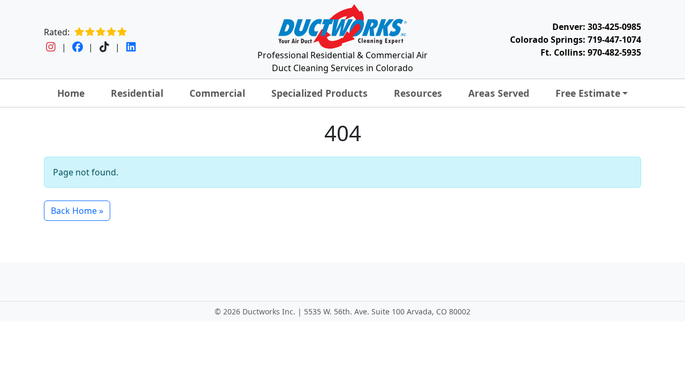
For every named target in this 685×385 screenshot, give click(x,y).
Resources (418, 93)
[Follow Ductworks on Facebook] (77, 47)
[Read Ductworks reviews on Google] (100, 32)
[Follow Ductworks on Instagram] (50, 47)
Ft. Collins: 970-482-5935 (591, 52)
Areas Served (498, 93)
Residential (137, 93)
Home (71, 93)
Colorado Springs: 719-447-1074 (575, 39)
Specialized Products (319, 93)
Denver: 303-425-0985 (596, 26)
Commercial (217, 93)
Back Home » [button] (77, 211)
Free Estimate (587, 93)
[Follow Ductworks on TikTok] (104, 47)
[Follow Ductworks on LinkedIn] (131, 47)
